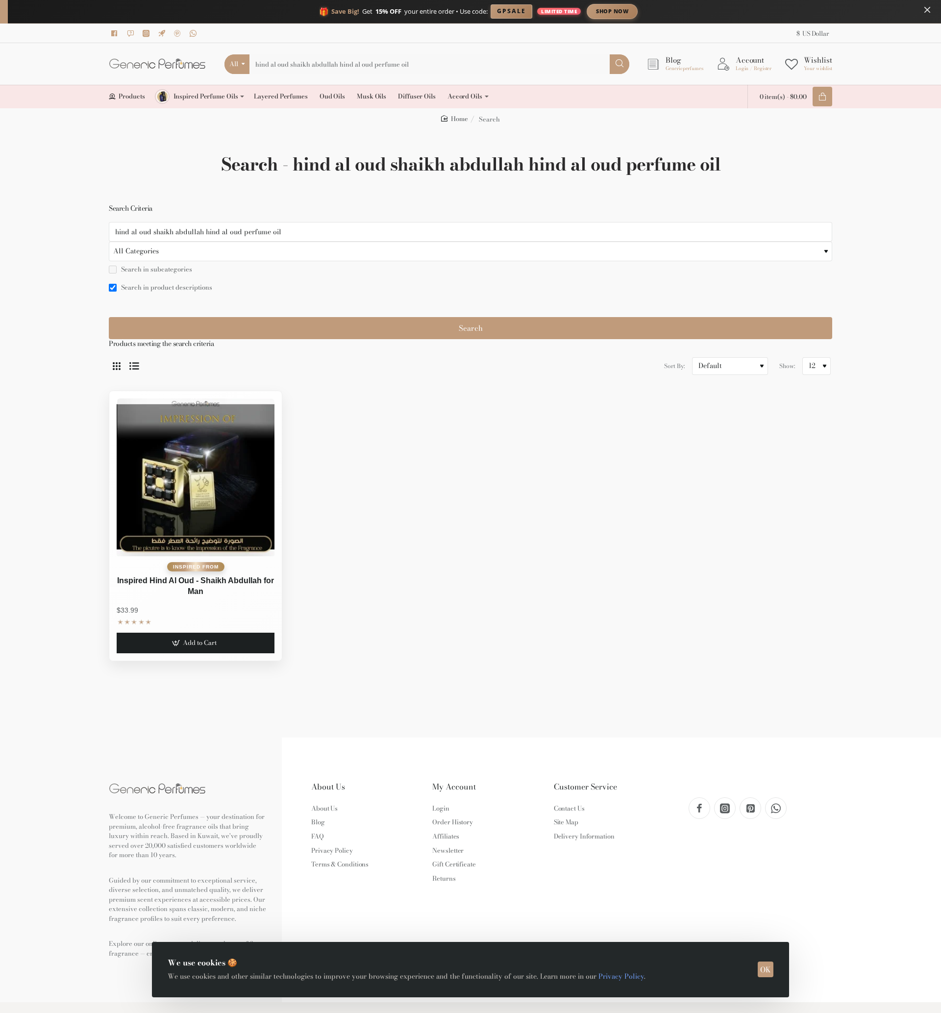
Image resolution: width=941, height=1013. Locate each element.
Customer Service (585, 787)
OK (765, 969)
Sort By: (674, 366)
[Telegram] (163, 33)
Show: (787, 366)
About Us (328, 787)
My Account (454, 787)
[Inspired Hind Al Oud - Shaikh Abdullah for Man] (195, 477)
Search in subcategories (156, 269)
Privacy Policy (621, 976)
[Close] (927, 10)
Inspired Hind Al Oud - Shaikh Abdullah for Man (195, 585)
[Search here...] (619, 64)
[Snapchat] (131, 33)
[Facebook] (116, 33)
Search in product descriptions (166, 287)
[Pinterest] (179, 33)
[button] (195, 643)
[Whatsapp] (194, 33)
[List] (134, 366)
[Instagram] (147, 33)
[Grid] (116, 366)
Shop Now (612, 11)
